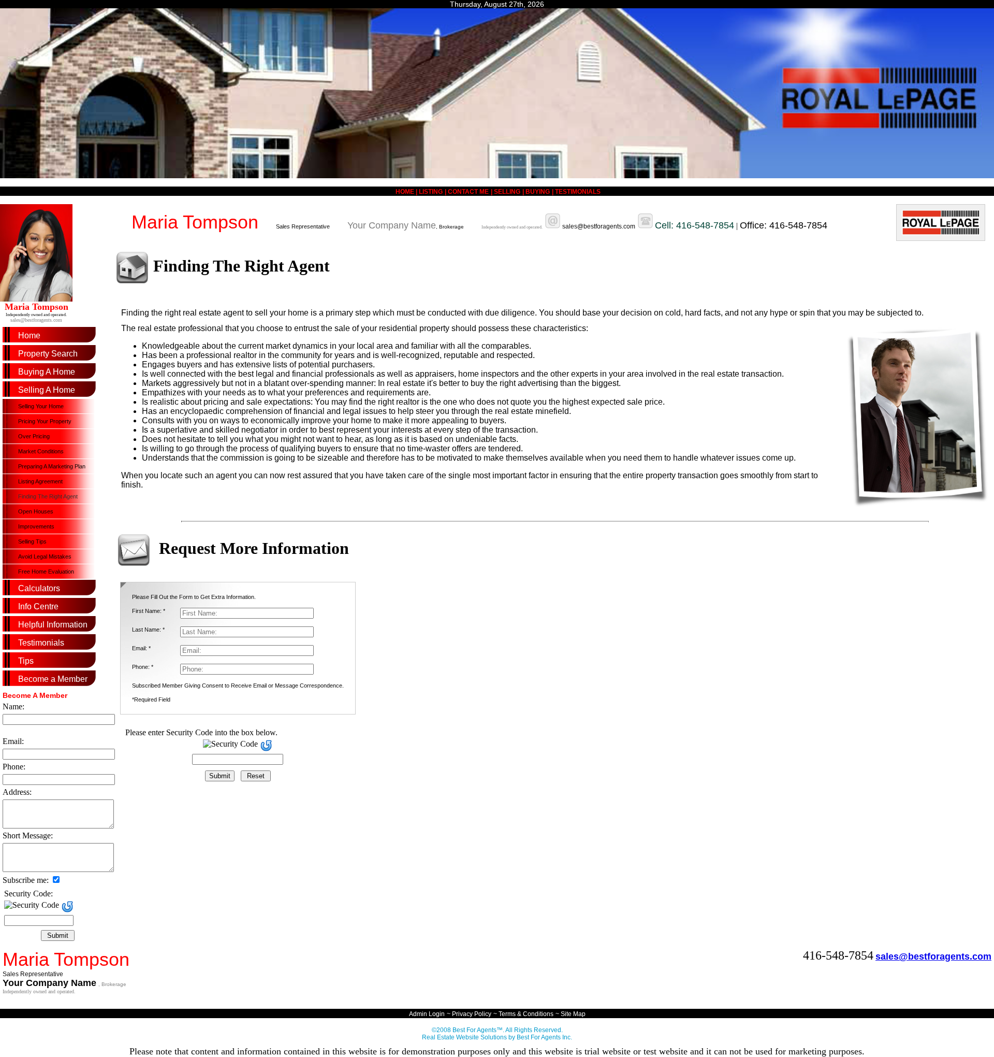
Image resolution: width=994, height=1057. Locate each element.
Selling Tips (32, 541)
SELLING (507, 191)
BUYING (537, 191)
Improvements (36, 526)
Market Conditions (41, 451)
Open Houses (35, 511)
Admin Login (427, 1014)
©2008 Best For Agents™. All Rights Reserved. (497, 1030)
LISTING (431, 191)
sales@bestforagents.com (36, 320)
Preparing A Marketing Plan (51, 466)
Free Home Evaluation (46, 571)
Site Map (573, 1014)
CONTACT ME (468, 191)
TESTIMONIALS (578, 191)
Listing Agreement (40, 481)
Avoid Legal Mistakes (44, 556)
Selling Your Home (41, 406)
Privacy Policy (471, 1014)
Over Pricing (34, 436)
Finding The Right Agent (48, 496)
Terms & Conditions (526, 1014)
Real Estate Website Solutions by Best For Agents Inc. (497, 1037)
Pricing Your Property (44, 421)
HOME (406, 191)
